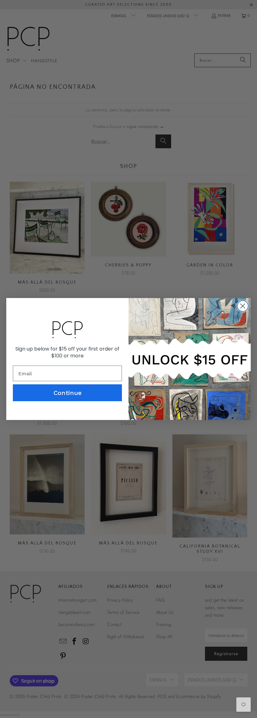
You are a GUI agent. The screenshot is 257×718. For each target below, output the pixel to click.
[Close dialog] (242, 306)
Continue (67, 393)
